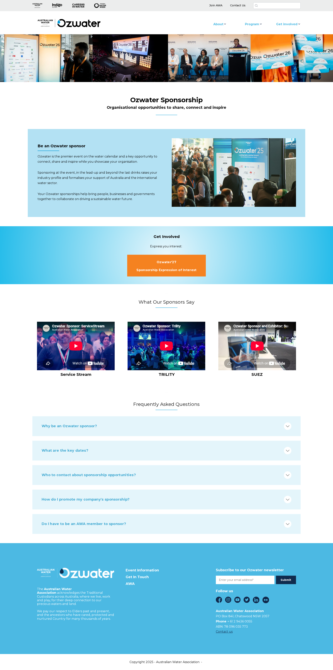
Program (252, 24)
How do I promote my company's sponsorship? (86, 499)
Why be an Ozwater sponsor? (69, 426)
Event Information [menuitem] (142, 570)
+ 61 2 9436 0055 (239, 621)
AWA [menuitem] (130, 584)
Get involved (287, 24)
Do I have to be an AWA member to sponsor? (84, 524)
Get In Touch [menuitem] (137, 577)
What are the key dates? (65, 450)
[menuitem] (215, 5)
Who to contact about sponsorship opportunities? (89, 475)
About (218, 24)
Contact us (224, 631)
